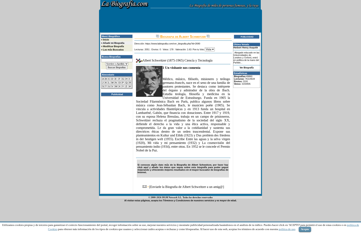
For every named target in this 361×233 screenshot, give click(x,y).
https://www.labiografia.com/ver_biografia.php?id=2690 (172, 43)
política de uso (287, 229)
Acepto (305, 229)
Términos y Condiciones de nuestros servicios (188, 200)
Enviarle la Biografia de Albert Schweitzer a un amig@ (186, 187)
